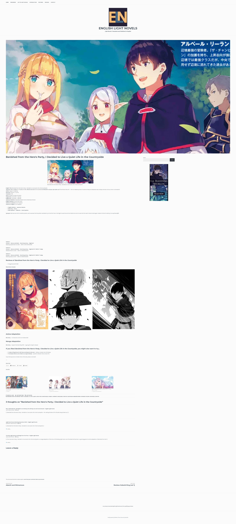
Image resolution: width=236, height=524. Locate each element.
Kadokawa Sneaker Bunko (74, 396)
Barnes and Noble (15, 243)
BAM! (37, 249)
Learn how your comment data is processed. (34, 479)
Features (40, 2)
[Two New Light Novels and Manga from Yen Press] (27, 382)
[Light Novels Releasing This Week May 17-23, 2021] (70, 382)
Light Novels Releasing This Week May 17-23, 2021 (58, 388)
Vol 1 (17, 264)
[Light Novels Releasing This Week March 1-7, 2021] (113, 382)
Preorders (13, 2)
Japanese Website (21, 207)
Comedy (50, 396)
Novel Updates (25, 210)
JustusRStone (20, 395)
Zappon (97, 396)
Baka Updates (11, 210)
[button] (27, 299)
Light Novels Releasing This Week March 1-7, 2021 (101, 388)
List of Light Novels (23, 2)
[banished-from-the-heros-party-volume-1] (22, 228)
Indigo (41, 249)
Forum (15, 208)
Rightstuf (31, 243)
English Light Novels (118, 28)
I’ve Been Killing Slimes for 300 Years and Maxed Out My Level (21, 352)
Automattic (126, 517)
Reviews (47, 2)
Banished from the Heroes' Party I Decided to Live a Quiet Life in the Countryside (27, 396)
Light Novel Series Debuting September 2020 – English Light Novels (21, 422)
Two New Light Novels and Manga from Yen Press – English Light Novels (22, 435)
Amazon (8, 243)
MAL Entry (10, 208)
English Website (12, 207)
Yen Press (92, 396)
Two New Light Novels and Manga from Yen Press (15, 388)
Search (144, 157)
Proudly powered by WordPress (113, 517)
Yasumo (88, 396)
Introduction (33, 2)
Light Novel (29, 395)
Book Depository (24, 243)
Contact (53, 2)
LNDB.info (18, 210)
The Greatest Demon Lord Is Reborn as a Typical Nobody (20, 353)
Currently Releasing (57, 396)
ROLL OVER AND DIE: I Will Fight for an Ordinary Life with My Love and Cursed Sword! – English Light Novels (30, 408)
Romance (83, 396)
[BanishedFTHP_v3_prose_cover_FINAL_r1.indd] (86, 228)
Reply (18, 410)
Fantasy (65, 396)
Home (7, 2)
